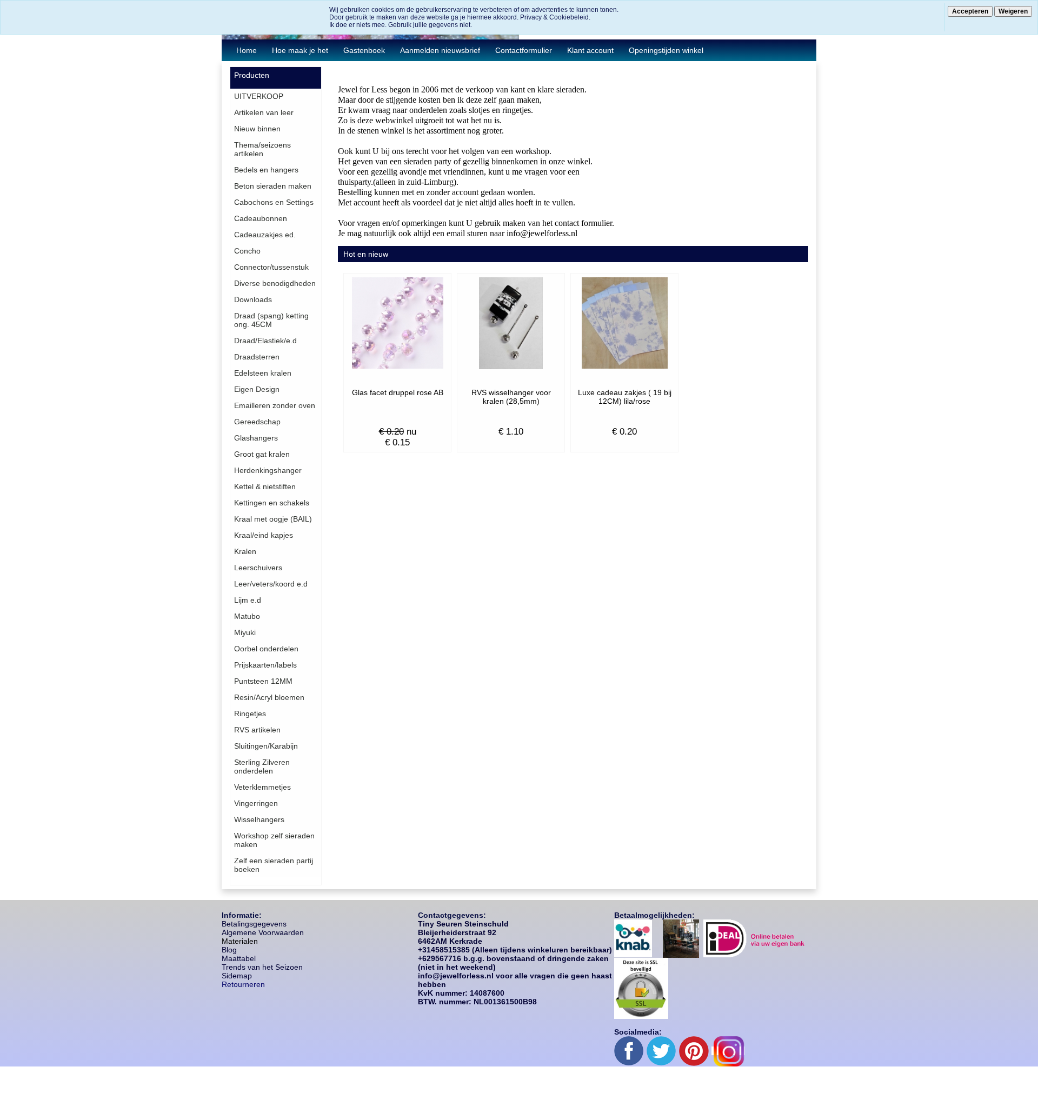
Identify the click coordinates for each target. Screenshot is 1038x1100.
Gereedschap (257, 421)
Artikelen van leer (264, 112)
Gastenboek (364, 50)
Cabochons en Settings (274, 202)
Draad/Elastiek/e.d (265, 340)
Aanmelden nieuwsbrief (440, 50)
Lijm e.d (247, 600)
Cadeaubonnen (260, 218)
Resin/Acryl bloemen (269, 697)
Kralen (245, 551)
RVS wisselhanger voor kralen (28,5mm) (511, 396)
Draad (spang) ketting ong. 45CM (271, 320)
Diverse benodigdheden (275, 283)
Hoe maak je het (300, 50)
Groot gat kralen (262, 454)
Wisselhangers (259, 819)
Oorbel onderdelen (266, 648)
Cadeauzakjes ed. (265, 234)
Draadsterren (257, 356)
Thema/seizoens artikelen (262, 149)
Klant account (590, 50)
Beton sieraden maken (272, 186)
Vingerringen (256, 803)
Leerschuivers (258, 567)
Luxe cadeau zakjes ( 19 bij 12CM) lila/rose (624, 396)
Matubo (247, 616)
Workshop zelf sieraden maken (274, 840)
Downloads (253, 299)
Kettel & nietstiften (265, 486)
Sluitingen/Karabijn (266, 746)
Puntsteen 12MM (263, 681)
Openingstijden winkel (666, 50)
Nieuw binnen (257, 128)
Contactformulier (523, 50)
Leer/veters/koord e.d (271, 583)
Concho (247, 250)
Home (246, 50)
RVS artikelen (257, 729)
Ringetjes (250, 713)
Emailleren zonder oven (274, 405)
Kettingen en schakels (271, 502)
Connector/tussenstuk (271, 267)
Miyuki (245, 632)
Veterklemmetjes (262, 787)
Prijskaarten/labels (265, 665)
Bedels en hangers (266, 169)
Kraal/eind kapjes (263, 535)
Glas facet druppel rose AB (397, 392)
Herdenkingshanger (268, 470)
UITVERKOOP (258, 96)
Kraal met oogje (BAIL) (273, 519)
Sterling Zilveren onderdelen (262, 766)
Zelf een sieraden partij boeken (273, 865)
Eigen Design (257, 389)
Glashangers (256, 438)
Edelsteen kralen (262, 373)
